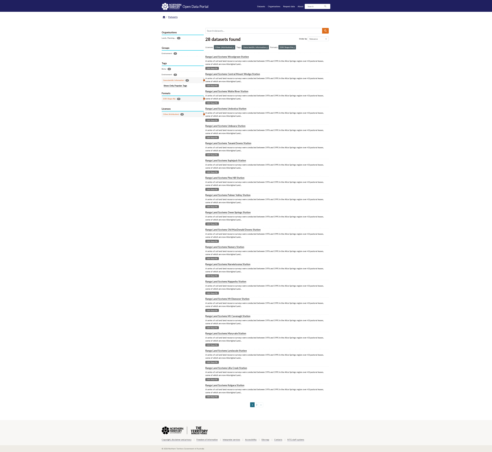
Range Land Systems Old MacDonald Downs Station (233, 229)
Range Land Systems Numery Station (224, 247)
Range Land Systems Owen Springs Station (228, 212)
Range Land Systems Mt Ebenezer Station (227, 298)
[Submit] (325, 31)
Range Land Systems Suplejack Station (225, 160)
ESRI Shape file (212, 68)
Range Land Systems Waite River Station (226, 91)
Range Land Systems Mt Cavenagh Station (227, 316)
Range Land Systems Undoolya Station (225, 108)
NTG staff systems (295, 439)
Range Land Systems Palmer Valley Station (227, 195)
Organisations (274, 6)
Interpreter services (231, 439)
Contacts (278, 439)
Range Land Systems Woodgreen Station (227, 56)
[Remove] (233, 48)
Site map (265, 439)
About (300, 6)
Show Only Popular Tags (175, 85)
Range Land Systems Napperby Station (225, 281)
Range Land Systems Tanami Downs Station (228, 143)
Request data (289, 6)
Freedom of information (207, 439)
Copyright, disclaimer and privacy (176, 439)
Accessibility (251, 439)
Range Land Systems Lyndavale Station (226, 350)
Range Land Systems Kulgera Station (224, 385)
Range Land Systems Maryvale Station (225, 333)
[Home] (164, 17)
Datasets (261, 6)
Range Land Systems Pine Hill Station (224, 177)
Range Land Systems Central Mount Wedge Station (232, 74)
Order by (303, 39)
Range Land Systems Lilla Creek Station (226, 368)
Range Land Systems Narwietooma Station (227, 264)
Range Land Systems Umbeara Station (225, 125)
